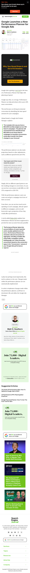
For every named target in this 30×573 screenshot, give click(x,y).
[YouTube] (15, 532)
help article (13, 218)
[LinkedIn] (12, 532)
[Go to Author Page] (3, 32)
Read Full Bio (15, 324)
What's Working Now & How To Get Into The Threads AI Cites (14, 506)
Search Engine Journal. (15, 569)
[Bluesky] (10, 535)
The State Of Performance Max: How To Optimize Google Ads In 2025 (13, 390)
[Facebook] (18, 532)
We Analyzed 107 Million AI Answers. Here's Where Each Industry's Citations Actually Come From (13, 481)
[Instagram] (13, 535)
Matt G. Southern (11, 32)
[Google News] (8, 532)
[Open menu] (2, 16)
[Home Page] (11, 16)
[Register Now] (15, 447)
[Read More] (15, 469)
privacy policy (10, 378)
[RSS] (20, 535)
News (3, 299)
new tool (18, 90)
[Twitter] (21, 532)
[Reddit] (16, 535)
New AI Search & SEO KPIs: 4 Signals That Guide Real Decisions (14, 457)
